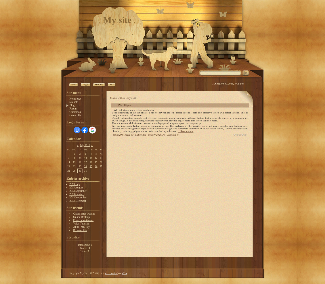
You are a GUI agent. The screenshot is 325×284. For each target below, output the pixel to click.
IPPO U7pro (124, 105)
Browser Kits (80, 230)
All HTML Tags (81, 226)
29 (74, 170)
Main (113, 98)
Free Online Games (83, 220)
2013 (121, 98)
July (128, 98)
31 (85, 170)
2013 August (76, 187)
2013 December (77, 200)
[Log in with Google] (92, 130)
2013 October (76, 194)
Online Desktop (81, 217)
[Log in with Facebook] (84, 130)
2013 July (74, 184)
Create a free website (84, 213)
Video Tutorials (81, 223)
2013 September (77, 190)
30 (80, 170)
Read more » (186, 131)
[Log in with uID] (77, 130)
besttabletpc (140, 135)
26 (96, 166)
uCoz (124, 273)
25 (91, 166)
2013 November (77, 197)
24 (85, 166)
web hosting (111, 273)
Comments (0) (173, 135)
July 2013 (85, 145)
